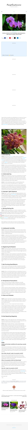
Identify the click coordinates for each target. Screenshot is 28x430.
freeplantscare (14, 4)
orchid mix (6, 217)
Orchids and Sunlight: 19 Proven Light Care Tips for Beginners (5, 409)
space (2, 340)
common (11, 156)
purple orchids (5, 124)
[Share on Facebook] (1, 214)
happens (6, 162)
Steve (2, 377)
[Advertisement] (14, 49)
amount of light (13, 194)
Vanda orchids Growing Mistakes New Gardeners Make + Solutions (14, 410)
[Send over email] (1, 217)
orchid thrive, (24, 157)
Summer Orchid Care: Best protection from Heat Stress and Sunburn (22, 411)
